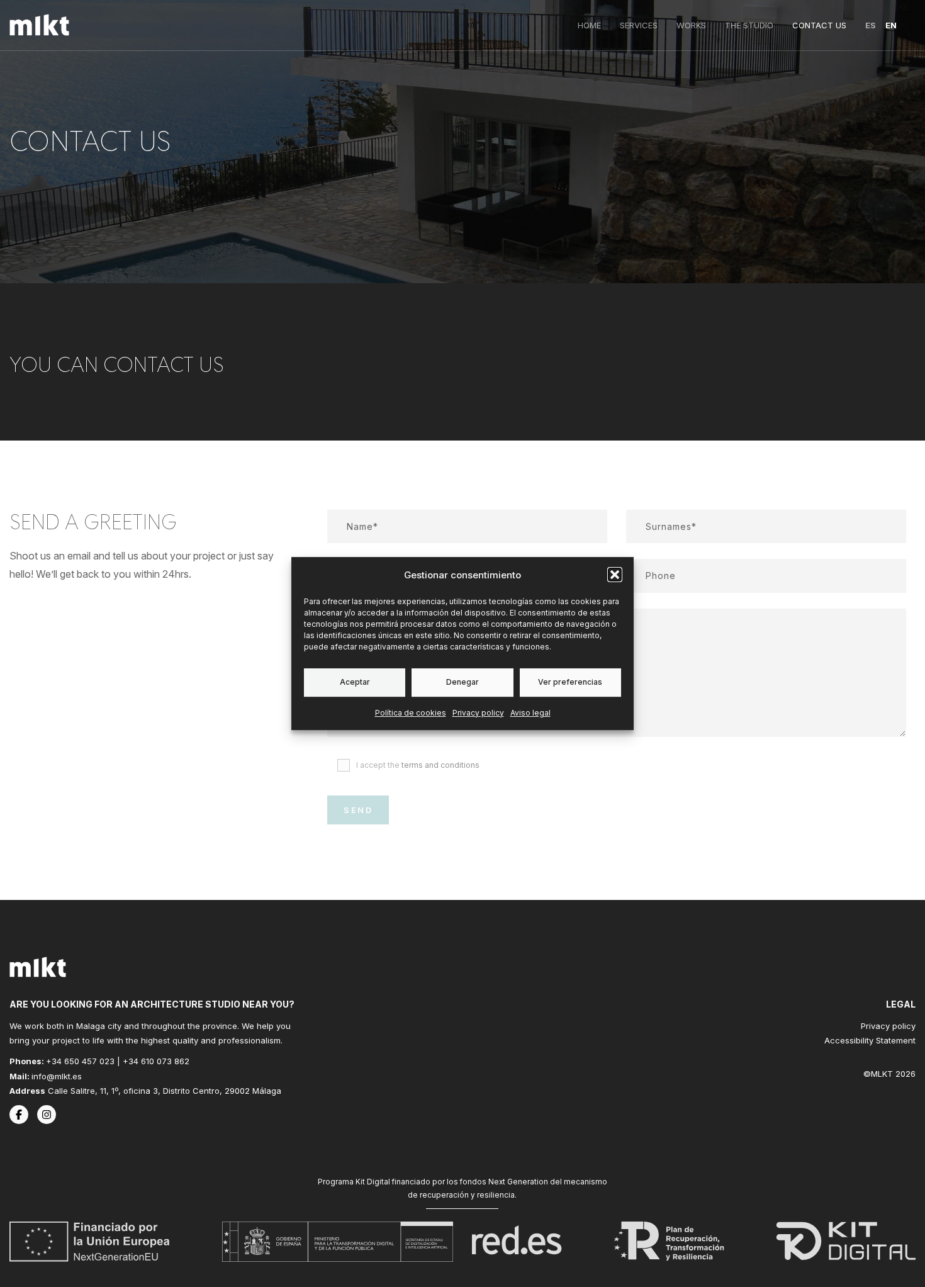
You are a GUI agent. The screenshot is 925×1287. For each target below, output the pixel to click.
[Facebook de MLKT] (18, 1114)
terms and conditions (440, 765)
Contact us (819, 25)
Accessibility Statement (870, 1040)
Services (639, 25)
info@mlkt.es (56, 1076)
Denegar (462, 682)
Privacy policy (478, 712)
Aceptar (355, 682)
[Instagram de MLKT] (46, 1114)
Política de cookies (410, 712)
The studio (749, 25)
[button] (614, 574)
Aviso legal (530, 712)
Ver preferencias (570, 682)
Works (691, 25)
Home (589, 25)
